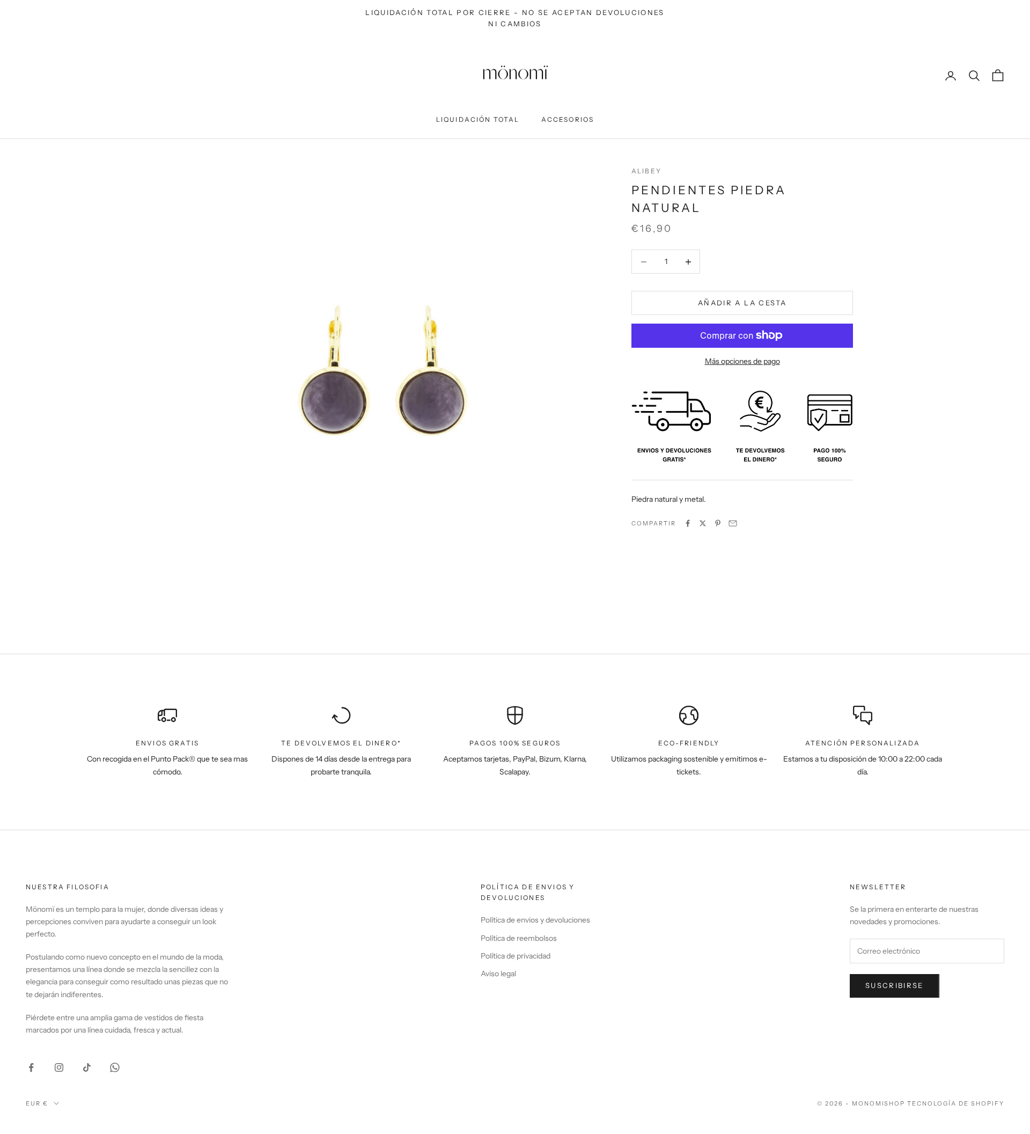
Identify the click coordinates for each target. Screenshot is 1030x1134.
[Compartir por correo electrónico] (733, 523)
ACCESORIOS (567, 119)
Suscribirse (894, 985)
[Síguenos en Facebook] (31, 1067)
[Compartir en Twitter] (702, 523)
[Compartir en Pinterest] (717, 523)
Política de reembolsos (519, 938)
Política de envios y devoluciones (535, 920)
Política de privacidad (515, 956)
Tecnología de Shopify (955, 1103)
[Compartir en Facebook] (687, 523)
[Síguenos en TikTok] (87, 1067)
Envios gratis (167, 743)
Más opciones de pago (742, 361)
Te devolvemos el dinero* (341, 743)
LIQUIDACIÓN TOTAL (478, 119)
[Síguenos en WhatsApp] (114, 1067)
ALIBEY (646, 171)
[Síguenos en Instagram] (59, 1067)
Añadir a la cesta (742, 302)
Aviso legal (498, 973)
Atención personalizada (863, 743)
